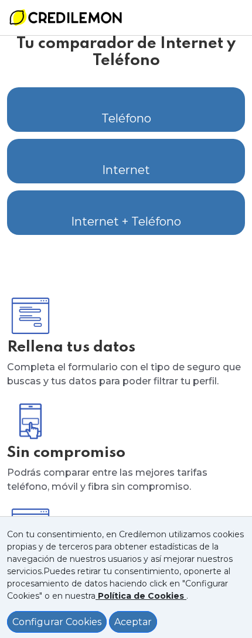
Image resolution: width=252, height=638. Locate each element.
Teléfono (126, 118)
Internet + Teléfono (126, 221)
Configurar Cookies (56, 621)
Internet (126, 170)
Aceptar (133, 621)
